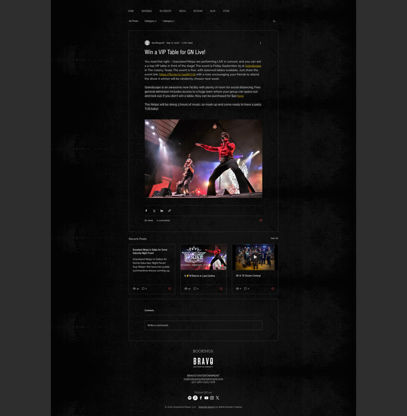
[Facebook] (200, 397)
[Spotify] (189, 397)
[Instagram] (212, 397)
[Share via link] (169, 210)
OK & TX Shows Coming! (248, 275)
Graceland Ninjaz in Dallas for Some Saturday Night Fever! (150, 251)
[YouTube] (206, 397)
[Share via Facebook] (146, 210)
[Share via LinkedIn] (161, 210)
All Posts (133, 21)
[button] (274, 21)
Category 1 (168, 21)
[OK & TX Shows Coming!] (255, 257)
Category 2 (150, 21)
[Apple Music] (195, 397)
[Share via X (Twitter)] (153, 210)
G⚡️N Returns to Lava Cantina (199, 275)
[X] (217, 397)
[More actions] (260, 43)
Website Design (206, 407)
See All (274, 238)
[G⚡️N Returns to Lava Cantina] (204, 257)
